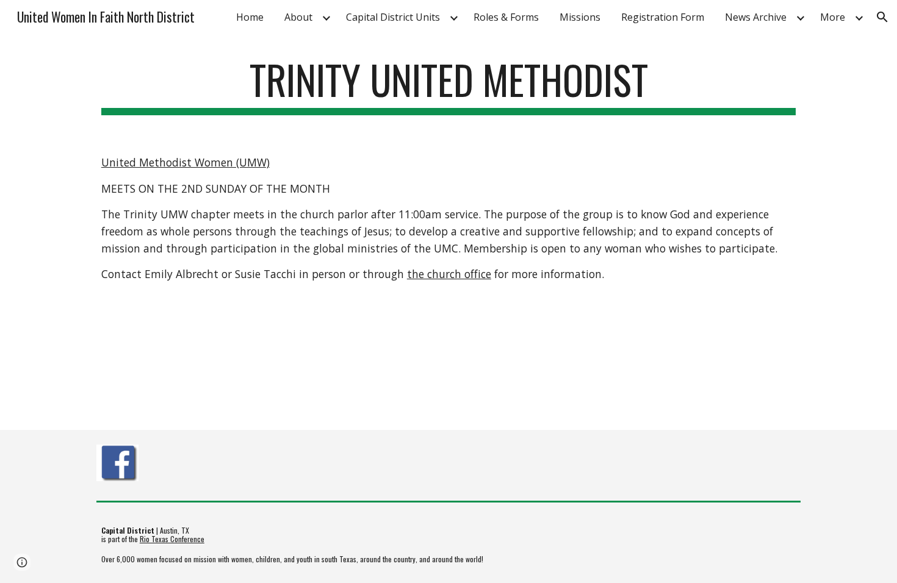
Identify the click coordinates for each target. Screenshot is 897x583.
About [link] (298, 17)
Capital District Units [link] (393, 17)
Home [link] (250, 17)
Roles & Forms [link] (506, 17)
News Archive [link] (756, 17)
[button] (882, 17)
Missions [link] (580, 17)
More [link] (832, 17)
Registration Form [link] (662, 17)
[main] (448, 85)
